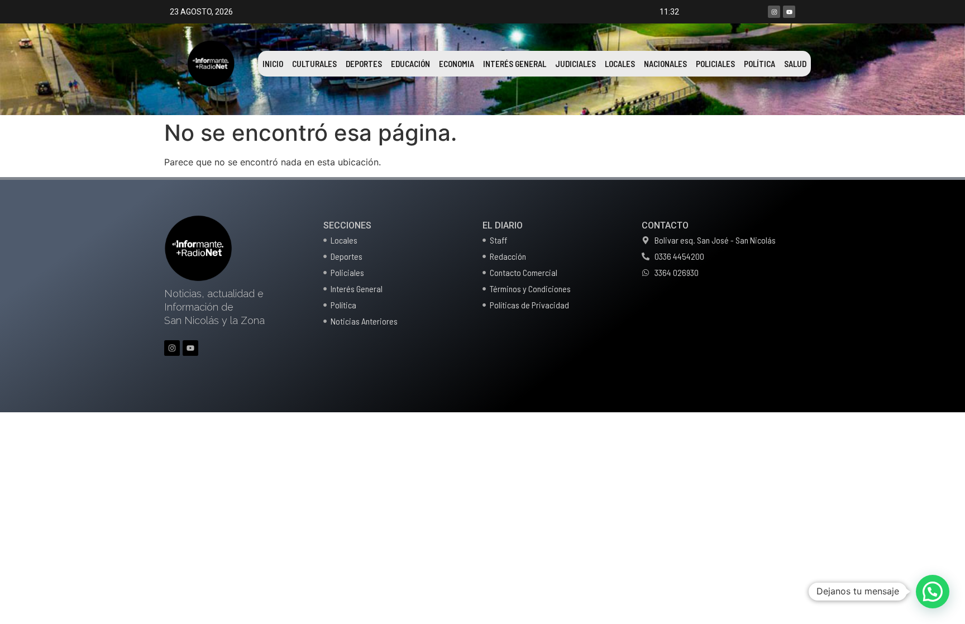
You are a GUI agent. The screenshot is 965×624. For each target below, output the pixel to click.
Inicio (272, 64)
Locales (620, 64)
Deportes (364, 64)
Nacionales (665, 64)
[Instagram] (774, 12)
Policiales (715, 64)
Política (759, 64)
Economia (456, 64)
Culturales (314, 64)
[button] (932, 591)
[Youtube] (789, 12)
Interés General (514, 64)
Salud (795, 64)
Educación (410, 64)
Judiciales (575, 64)
